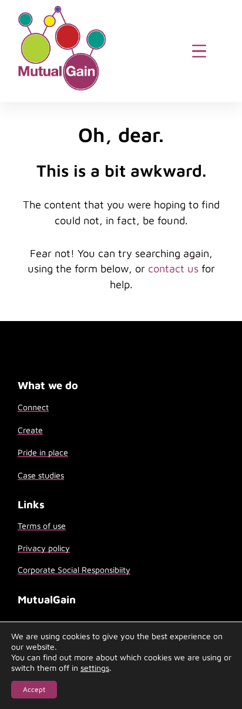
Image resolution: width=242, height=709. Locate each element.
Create (30, 430)
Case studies (41, 475)
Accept (34, 689)
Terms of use (42, 526)
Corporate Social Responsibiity (74, 570)
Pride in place (43, 452)
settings (94, 668)
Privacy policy (44, 548)
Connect (33, 407)
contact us (173, 268)
